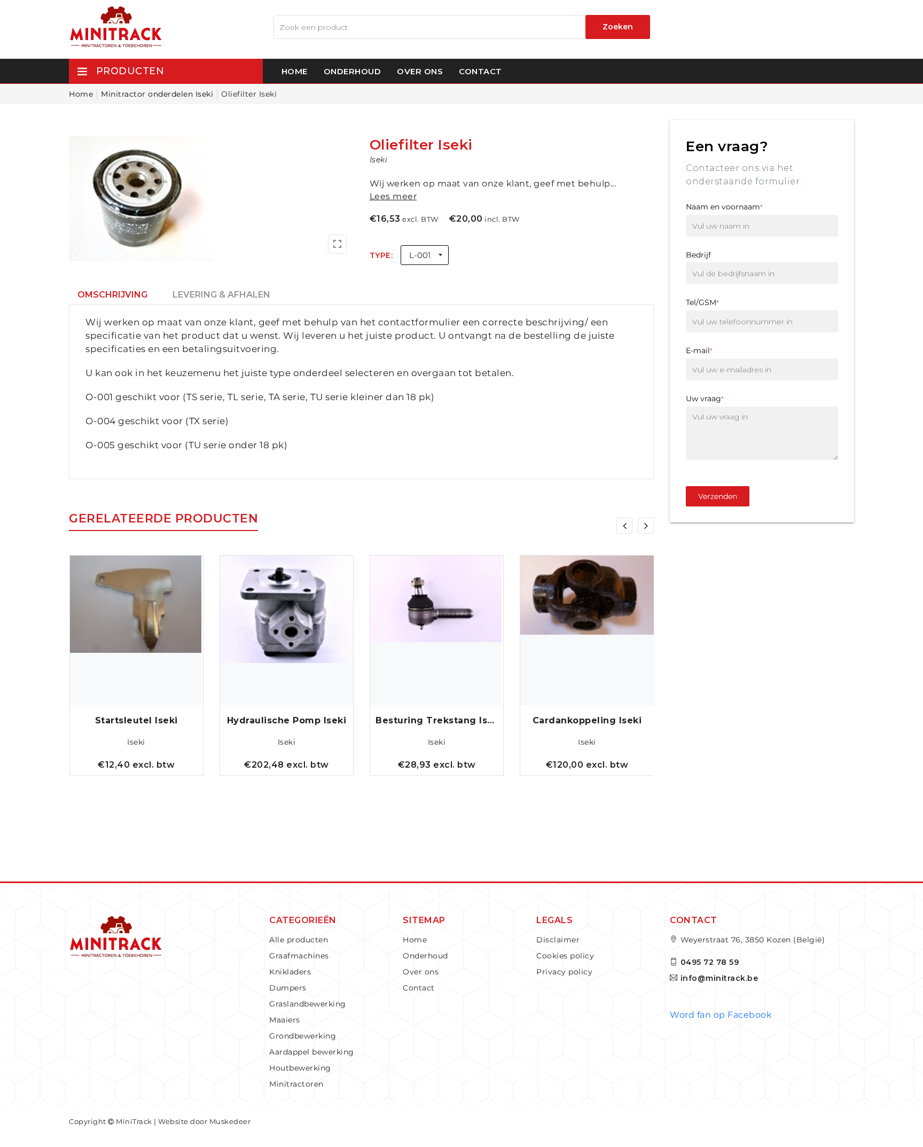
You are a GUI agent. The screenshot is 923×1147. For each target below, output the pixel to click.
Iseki (136, 742)
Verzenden (717, 496)
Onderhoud (352, 71)
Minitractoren (296, 1084)
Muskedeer (230, 1121)
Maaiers (284, 1020)
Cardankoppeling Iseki (587, 720)
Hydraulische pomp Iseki (287, 720)
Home (294, 71)
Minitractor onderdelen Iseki (157, 94)
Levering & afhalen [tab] (221, 295)
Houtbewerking (300, 1068)
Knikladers (290, 972)
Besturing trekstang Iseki (437, 720)
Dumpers (288, 988)
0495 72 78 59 (709, 962)
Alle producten (298, 940)
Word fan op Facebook (721, 1015)
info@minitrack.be (719, 978)
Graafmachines (299, 956)
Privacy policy (564, 972)
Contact (480, 71)
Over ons (420, 71)
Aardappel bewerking (311, 1052)
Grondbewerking (302, 1036)
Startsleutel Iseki (136, 720)
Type (380, 255)
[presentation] (624, 526)
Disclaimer (558, 940)
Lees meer (393, 196)
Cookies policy (565, 956)
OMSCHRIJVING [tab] (112, 295)
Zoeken (618, 27)
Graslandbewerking (307, 1004)
